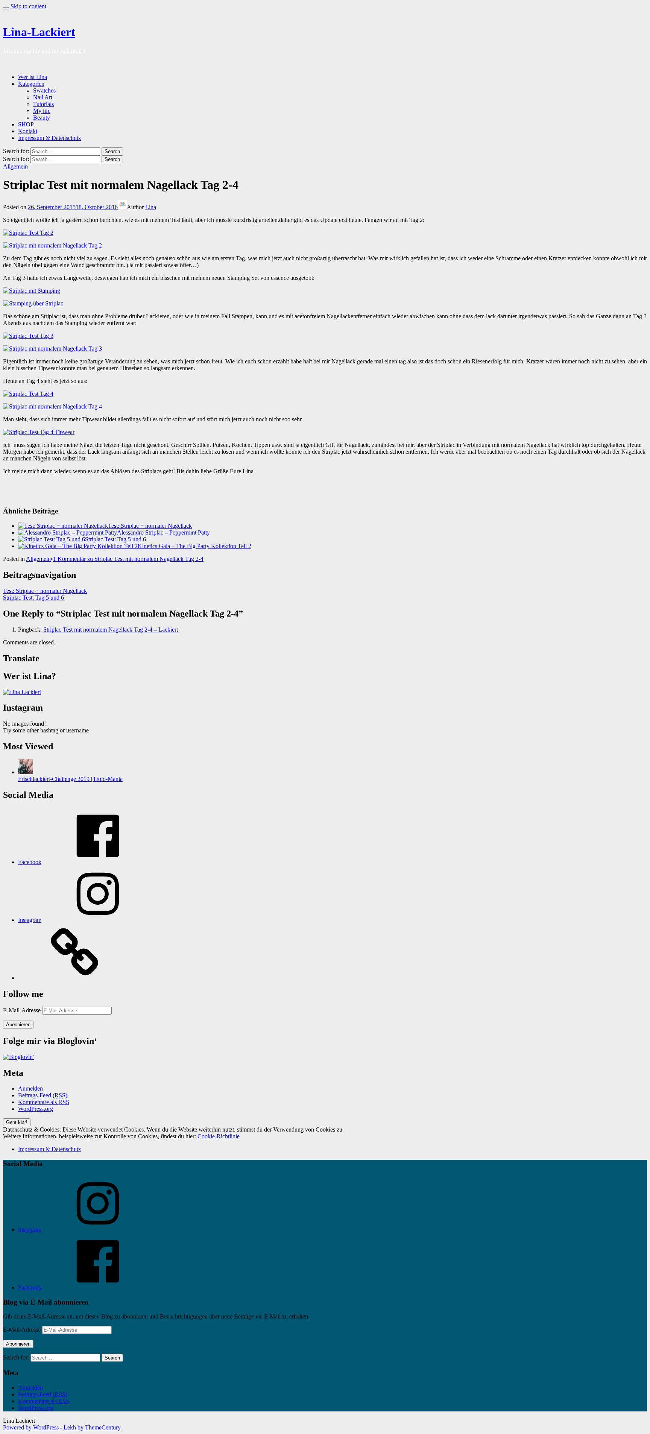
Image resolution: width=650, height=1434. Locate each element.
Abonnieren (18, 1024)
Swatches (44, 90)
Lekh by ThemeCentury (92, 1427)
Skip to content (28, 6)
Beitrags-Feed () (42, 1095)
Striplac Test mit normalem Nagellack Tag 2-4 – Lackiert (110, 629)
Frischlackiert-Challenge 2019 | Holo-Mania (70, 779)
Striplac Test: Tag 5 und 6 (115, 539)
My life (41, 111)
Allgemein (15, 166)
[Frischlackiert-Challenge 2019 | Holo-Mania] (25, 772)
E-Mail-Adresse (22, 1010)
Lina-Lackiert (39, 32)
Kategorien (31, 84)
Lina (150, 207)
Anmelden (30, 1088)
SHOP (26, 124)
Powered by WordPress (31, 1427)
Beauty (41, 117)
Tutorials (43, 104)
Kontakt (27, 131)
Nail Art (42, 97)
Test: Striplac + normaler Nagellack (150, 526)
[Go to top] (6, 8)
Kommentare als (43, 1102)
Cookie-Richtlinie (218, 1136)
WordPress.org (35, 1109)
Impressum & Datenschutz (49, 138)
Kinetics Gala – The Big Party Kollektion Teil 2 (194, 546)
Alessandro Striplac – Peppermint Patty (163, 532)
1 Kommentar (128, 559)
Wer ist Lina (32, 77)
